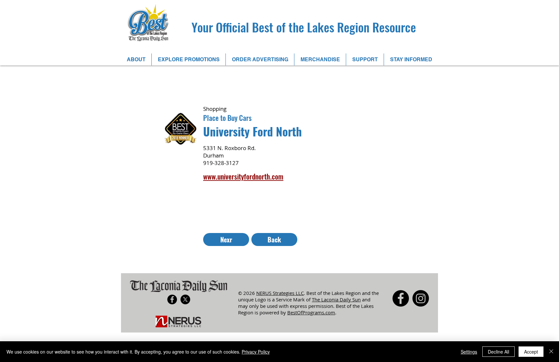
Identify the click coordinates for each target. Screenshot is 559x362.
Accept (531, 351)
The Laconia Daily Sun (336, 299)
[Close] (551, 351)
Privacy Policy (256, 351)
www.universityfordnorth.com (243, 176)
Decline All (498, 351)
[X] (185, 299)
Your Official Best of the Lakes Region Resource (304, 27)
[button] (136, 59)
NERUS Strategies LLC (280, 293)
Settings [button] (469, 351)
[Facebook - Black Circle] (172, 299)
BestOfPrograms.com (311, 312)
